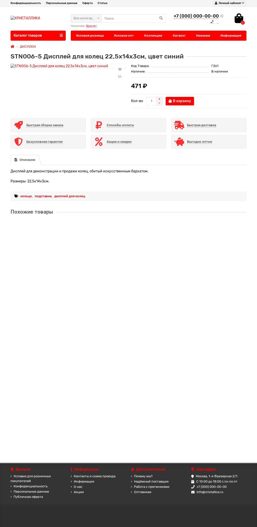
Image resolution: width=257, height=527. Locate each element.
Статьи (102, 3)
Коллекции (153, 35)
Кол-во (137, 101)
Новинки (203, 35)
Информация (230, 35)
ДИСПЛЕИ (28, 46)
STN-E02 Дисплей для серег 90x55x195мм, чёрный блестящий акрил (71, 279)
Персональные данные (61, 3)
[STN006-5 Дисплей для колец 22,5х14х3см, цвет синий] (68, 66)
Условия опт (124, 35)
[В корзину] (30, 254)
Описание (27, 160)
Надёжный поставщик (151, 481)
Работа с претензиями (151, 487)
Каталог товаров (28, 35)
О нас (78, 487)
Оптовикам (142, 492)
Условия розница (90, 35)
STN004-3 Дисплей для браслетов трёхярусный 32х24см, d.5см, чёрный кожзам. (82, 231)
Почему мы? (143, 476)
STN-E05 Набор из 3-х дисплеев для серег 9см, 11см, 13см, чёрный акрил (75, 374)
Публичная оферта (28, 497)
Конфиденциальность (26, 3)
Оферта (87, 3)
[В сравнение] (119, 76)
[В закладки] (119, 69)
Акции (79, 492)
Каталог (179, 35)
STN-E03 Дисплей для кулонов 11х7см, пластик (52, 326)
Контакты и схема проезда (94, 476)
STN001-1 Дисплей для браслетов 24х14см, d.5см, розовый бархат (69, 422)
